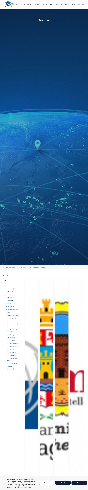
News (73, 4)
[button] (31, 379)
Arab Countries (34, 267)
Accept (79, 483)
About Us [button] (18, 4)
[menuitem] (18, 4)
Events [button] (37, 4)
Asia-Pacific (23, 267)
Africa (43, 267)
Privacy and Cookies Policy (24, 487)
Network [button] (59, 4)
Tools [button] (52, 4)
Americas (15, 267)
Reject (63, 483)
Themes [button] (44, 4)
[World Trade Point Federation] (8, 4)
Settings (46, 483)
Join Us (67, 4)
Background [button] (28, 4)
